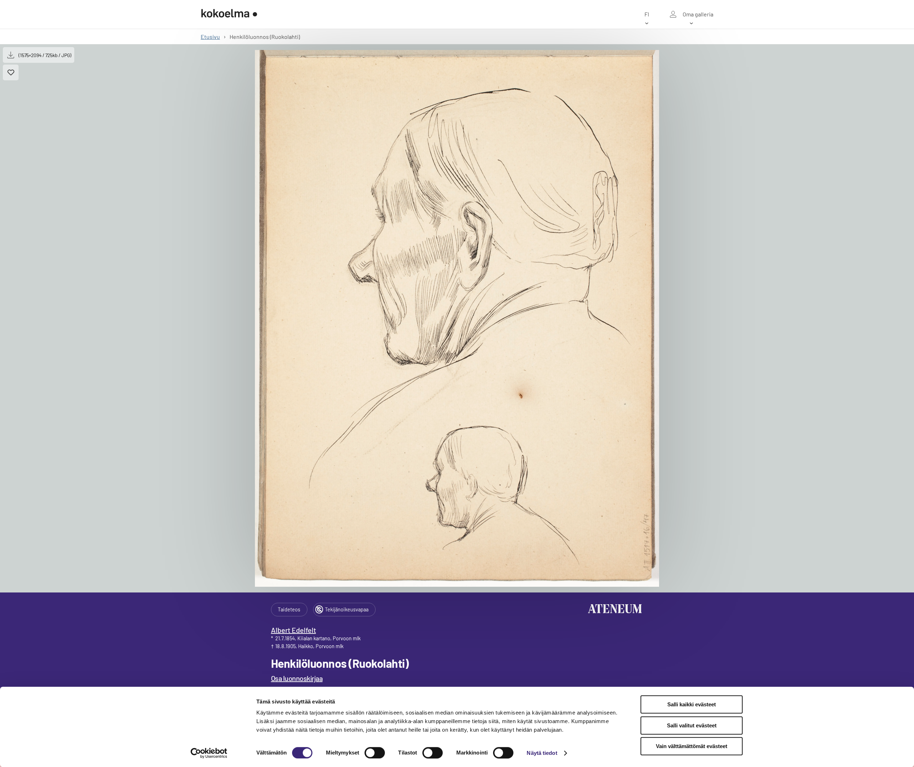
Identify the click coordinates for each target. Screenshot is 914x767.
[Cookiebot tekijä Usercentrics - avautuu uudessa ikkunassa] (209, 753)
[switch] (375, 752)
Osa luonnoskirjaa (297, 678)
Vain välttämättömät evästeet (691, 746)
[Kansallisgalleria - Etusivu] (229, 14)
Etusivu (210, 36)
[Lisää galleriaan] (11, 72)
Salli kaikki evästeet (691, 704)
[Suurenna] (457, 318)
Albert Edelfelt (293, 630)
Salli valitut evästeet (692, 725)
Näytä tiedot (542, 753)
